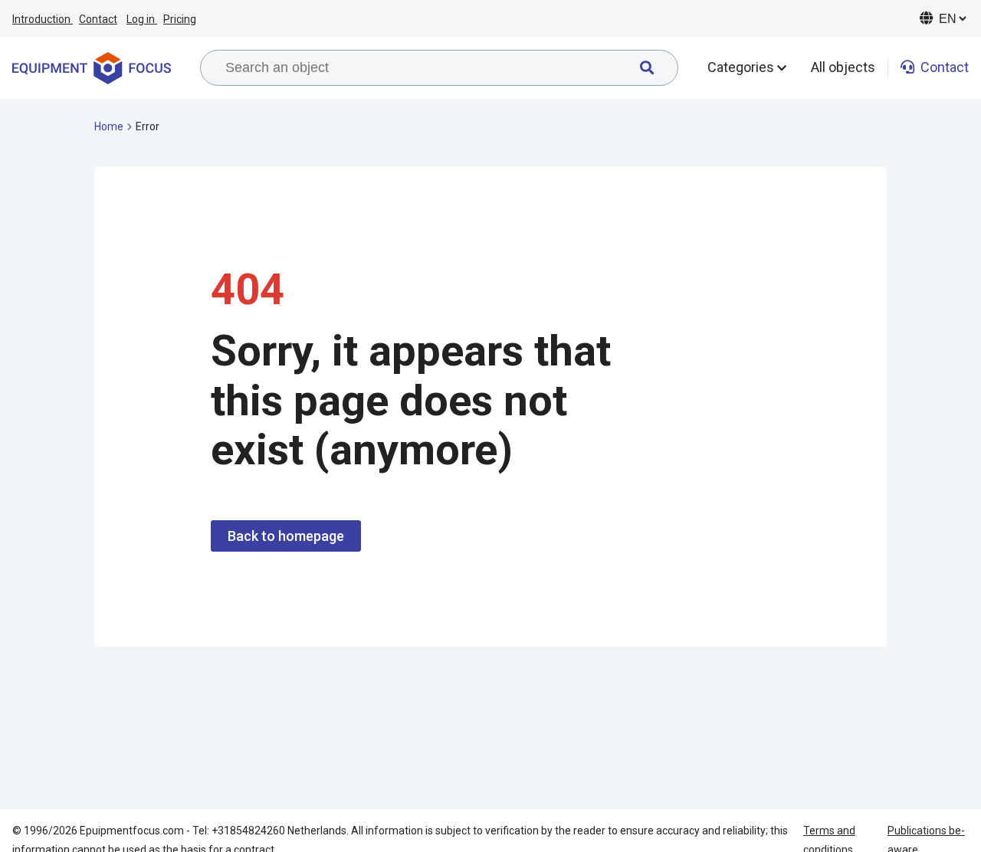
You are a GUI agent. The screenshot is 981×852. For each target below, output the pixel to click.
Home (108, 126)
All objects (843, 67)
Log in (141, 19)
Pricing (179, 19)
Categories (742, 67)
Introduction (42, 19)
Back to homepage (286, 536)
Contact (98, 19)
